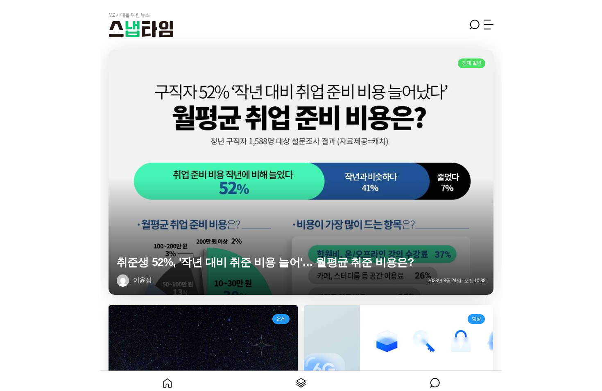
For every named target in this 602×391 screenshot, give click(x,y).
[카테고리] (301, 381)
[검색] (435, 381)
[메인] (167, 381)
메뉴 (488, 24)
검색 (475, 24)
